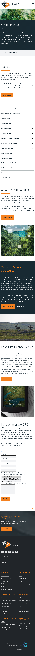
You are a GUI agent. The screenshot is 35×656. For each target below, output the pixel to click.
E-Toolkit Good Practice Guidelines (11, 109)
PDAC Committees (6, 581)
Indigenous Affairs (6, 603)
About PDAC (4, 572)
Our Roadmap (5, 575)
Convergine (19, 643)
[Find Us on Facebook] (2, 552)
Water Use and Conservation (9, 143)
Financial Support (5, 627)
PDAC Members (23, 594)
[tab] (17, 104)
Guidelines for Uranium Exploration (11, 163)
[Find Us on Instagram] (9, 552)
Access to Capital (5, 598)
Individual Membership (25, 598)
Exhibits (21, 581)
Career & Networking (6, 630)
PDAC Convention (24, 572)
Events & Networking (24, 584)
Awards (3, 586)
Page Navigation (10, 53)
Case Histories (5, 178)
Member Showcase (24, 611)
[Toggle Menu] (32, 4)
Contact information (6, 556)
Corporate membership (25, 600)
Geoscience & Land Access (8, 600)
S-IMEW (3, 621)
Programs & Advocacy (8, 594)
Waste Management (7, 158)
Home (2, 508)
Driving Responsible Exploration (12, 508)
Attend (20, 575)
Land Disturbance (6, 123)
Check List (4, 173)
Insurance (21, 606)
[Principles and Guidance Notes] (11, 478)
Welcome (4, 104)
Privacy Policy (17, 639)
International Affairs (6, 606)
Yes (7, 449)
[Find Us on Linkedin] (13, 552)
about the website (17, 645)
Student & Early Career (8, 618)
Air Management (6, 133)
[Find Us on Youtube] (16, 552)
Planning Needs (5, 119)
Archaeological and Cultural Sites (10, 114)
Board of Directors (6, 578)
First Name (4, 454)
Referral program (23, 603)
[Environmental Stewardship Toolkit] (11, 479)
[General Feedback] (11, 477)
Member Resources (24, 609)
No (6, 452)
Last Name (4, 459)
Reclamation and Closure (8, 168)
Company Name (6, 468)
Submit (5, 498)
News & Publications (6, 589)
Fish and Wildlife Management (10, 138)
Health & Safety (23, 626)
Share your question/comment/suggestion (14, 483)
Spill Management (6, 153)
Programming (22, 578)
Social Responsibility (24, 628)
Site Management (6, 128)
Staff (2, 584)
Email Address (5, 463)
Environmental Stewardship (26, 623)
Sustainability (4, 609)
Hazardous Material (7, 148)
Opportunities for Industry (8, 624)
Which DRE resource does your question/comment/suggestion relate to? (14, 473)
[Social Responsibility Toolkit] (11, 481)
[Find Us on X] (6, 552)
